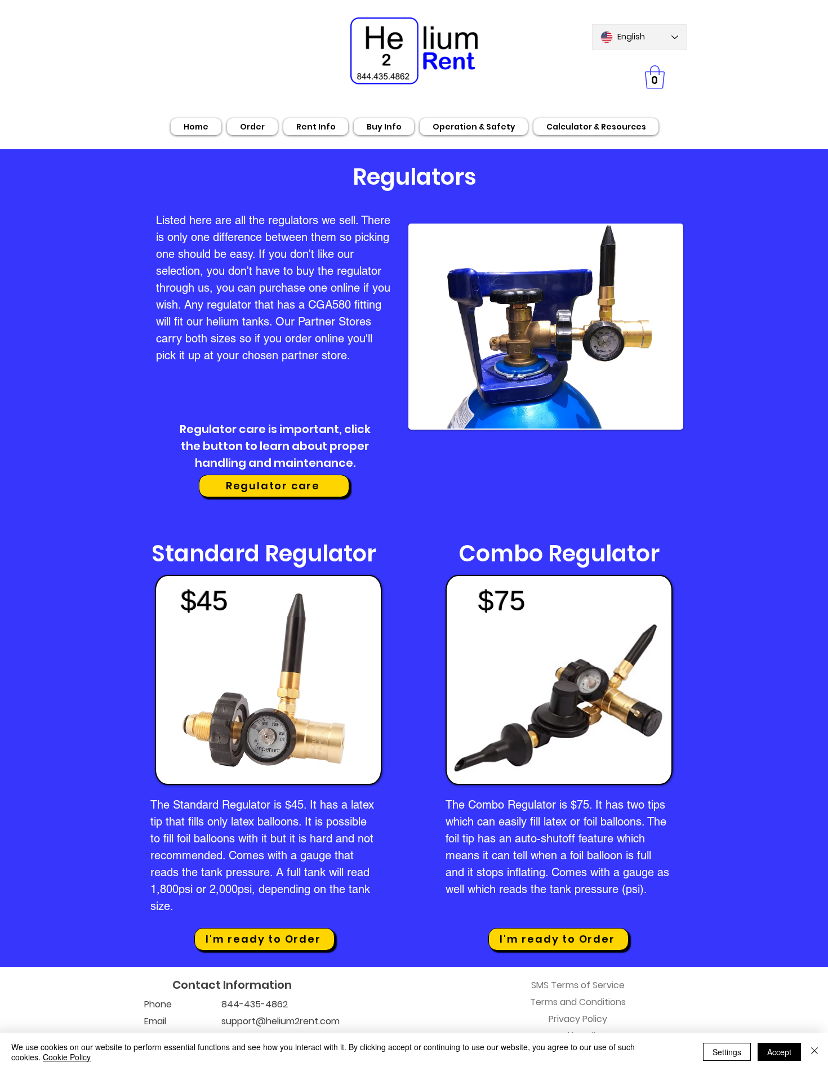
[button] (655, 77)
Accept (779, 1051)
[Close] (814, 1052)
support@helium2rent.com (280, 1021)
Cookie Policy (67, 1057)
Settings (727, 1051)
